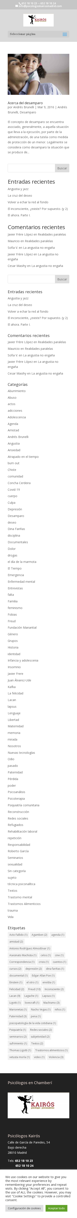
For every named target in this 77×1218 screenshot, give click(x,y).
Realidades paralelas (52, 234)
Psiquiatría (17, 1030)
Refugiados (15, 825)
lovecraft (32, 1002)
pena (36, 1016)
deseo (12, 522)
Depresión (15, 509)
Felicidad (16, 989)
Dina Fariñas (16, 529)
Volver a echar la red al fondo (28, 202)
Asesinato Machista (22, 955)
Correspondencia (21, 962)
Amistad (13, 430)
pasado (13, 766)
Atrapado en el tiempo (23, 457)
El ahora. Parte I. (19, 215)
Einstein (15, 982)
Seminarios (15, 858)
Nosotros (14, 746)
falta (11, 595)
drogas (12, 555)
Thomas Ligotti (20, 1050)
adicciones (15, 410)
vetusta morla (19, 1057)
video (39, 1057)
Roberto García (18, 851)
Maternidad (16, 726)
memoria (14, 733)
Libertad (13, 720)
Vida (10, 917)
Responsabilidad (19, 845)
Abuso (12, 397)
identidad (14, 654)
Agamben (39, 935)
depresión (33, 969)
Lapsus (48, 996)
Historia (13, 647)
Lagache (31, 996)
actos (11, 404)
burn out (13, 463)
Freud (12, 621)
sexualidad (15, 864)
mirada (12, 739)
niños (60, 1009)
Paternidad (15, 772)
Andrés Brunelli (23, 107)
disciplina (14, 535)
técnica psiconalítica (21, 884)
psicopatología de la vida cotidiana (32, 1023)
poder (12, 785)
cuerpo (12, 496)
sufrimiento (18, 1043)
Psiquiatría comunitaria (23, 805)
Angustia (14, 443)
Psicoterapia (16, 798)
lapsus (12, 706)
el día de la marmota (22, 562)
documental (18, 975)
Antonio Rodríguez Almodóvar (29, 948)
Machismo (51, 1002)
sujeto (12, 877)
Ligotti (15, 1002)
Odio (11, 759)
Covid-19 (14, 489)
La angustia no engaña (39, 248)
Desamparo (28, 112)
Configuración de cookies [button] (24, 1208)
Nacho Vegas (40, 1009)
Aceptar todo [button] (56, 1208)
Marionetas (18, 1009)
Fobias (12, 614)
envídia (49, 982)
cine (59, 955)
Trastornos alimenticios (51, 1050)
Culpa (11, 503)
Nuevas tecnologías (21, 753)
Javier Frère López (20, 234)
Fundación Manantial (22, 627)
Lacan (12, 700)
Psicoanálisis (16, 792)
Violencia (56, 1057)
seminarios (18, 1036)
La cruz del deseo (20, 195)
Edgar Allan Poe (43, 975)
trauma (13, 910)
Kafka (12, 687)
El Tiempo (15, 568)
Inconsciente (54, 989)
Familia (13, 601)
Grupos (13, 641)
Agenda (13, 424)
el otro (32, 982)
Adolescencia (17, 417)
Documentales (18, 542)
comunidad (15, 476)
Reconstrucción (18, 812)
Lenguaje (14, 713)
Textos (12, 891)
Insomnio (14, 667)
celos (46, 955)
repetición (14, 838)
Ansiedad (14, 450)
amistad (16, 941)
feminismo (15, 608)
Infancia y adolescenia (23, 660)
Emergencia (16, 575)
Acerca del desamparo (25, 103)
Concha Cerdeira (19, 483)
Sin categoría (17, 871)
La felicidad (15, 693)
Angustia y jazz (18, 189)
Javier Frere (15, 674)
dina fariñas (55, 969)
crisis (44, 962)
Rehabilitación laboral (22, 831)
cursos (15, 969)
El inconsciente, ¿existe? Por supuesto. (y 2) (38, 209)
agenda (57, 935)
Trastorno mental (20, 897)
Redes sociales (18, 818)
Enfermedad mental (21, 582)
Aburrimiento (17, 391)
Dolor (12, 549)
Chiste (12, 470)
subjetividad (40, 1036)
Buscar (62, 168)
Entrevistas (15, 588)
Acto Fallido (18, 935)
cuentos (59, 962)
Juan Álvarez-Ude (19, 680)
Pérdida (13, 779)
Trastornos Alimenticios (24, 904)
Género (13, 634)
